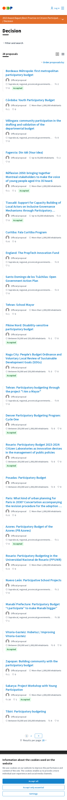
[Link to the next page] (38, 736)
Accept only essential (33, 787)
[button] (57, 54)
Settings (33, 793)
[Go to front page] (25, 8)
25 (43, 740)
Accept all (33, 781)
